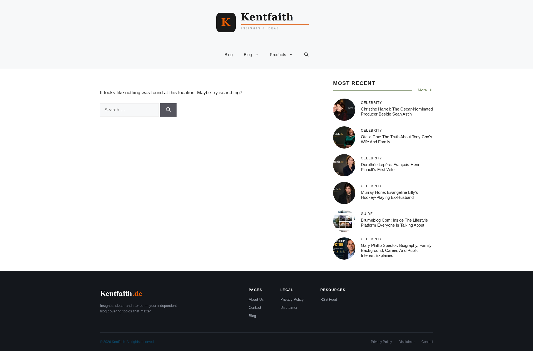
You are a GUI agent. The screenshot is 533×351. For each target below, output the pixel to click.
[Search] (168, 110)
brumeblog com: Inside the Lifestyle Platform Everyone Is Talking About (394, 222)
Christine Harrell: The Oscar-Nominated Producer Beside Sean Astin (397, 111)
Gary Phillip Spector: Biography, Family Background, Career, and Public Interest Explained (396, 250)
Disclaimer (288, 307)
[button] (306, 54)
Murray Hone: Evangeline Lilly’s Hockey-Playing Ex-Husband (389, 195)
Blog (229, 54)
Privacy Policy (292, 299)
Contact (255, 307)
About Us (256, 299)
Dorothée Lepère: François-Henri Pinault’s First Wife (390, 167)
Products (278, 54)
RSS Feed (328, 299)
